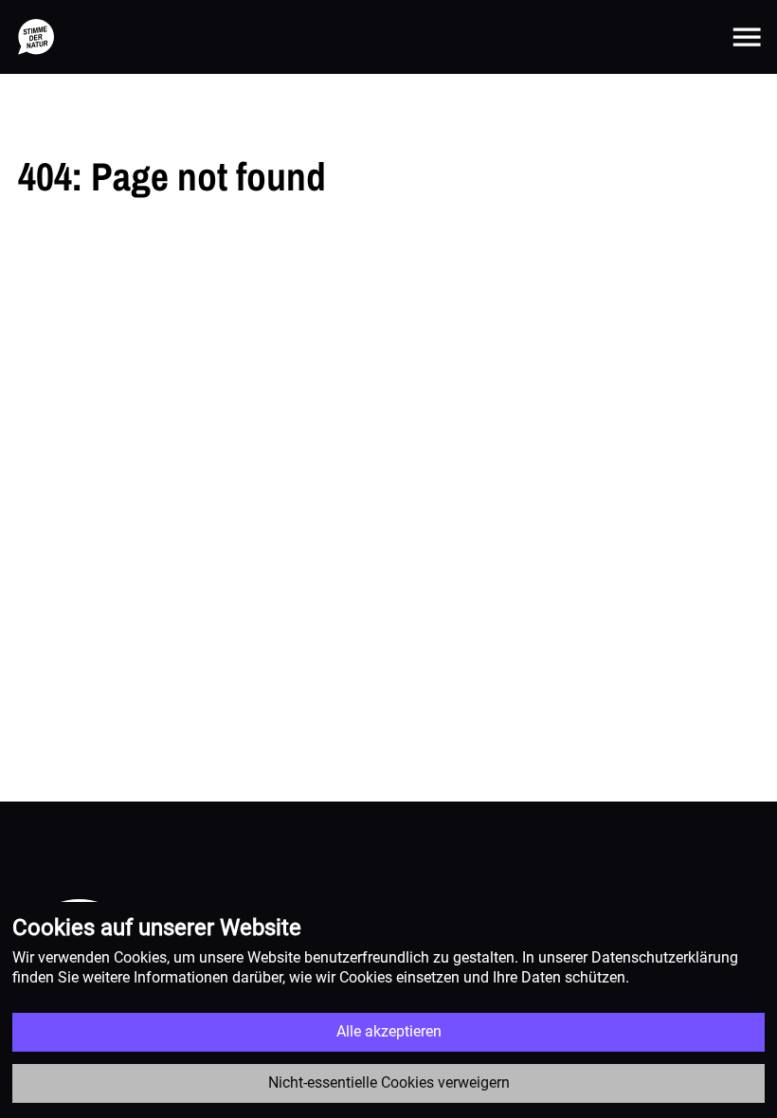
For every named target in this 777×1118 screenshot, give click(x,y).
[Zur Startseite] (36, 37)
